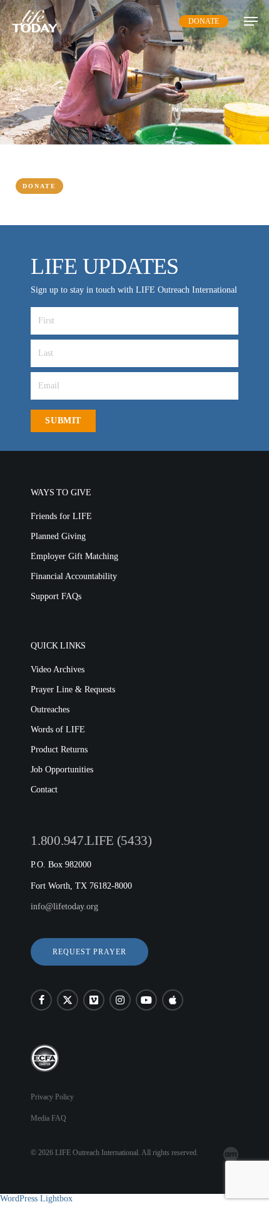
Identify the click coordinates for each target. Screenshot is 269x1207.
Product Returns (59, 749)
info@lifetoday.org (64, 906)
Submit (63, 420)
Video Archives (57, 669)
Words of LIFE (58, 729)
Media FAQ (48, 1118)
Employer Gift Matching (74, 556)
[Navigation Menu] (251, 21)
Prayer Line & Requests (73, 689)
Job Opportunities (62, 769)
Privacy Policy (52, 1097)
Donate (203, 21)
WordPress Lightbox (36, 1198)
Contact (44, 789)
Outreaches (50, 709)
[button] (89, 952)
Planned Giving (58, 536)
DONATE (39, 186)
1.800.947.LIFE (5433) (91, 840)
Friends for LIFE (61, 516)
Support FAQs (56, 596)
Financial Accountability (74, 576)
